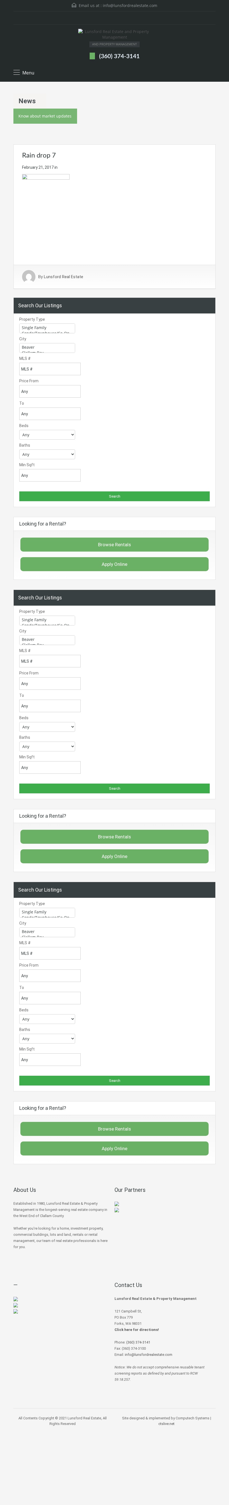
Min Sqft (27, 465)
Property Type (32, 319)
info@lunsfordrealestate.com (130, 5)
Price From (29, 381)
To (21, 403)
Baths (24, 445)
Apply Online (114, 564)
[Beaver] (47, 347)
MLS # (25, 358)
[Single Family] (47, 327)
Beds (23, 425)
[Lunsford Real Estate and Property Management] (114, 35)
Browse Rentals (114, 544)
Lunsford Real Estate (63, 276)
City (22, 339)
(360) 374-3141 (119, 56)
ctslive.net (166, 1424)
